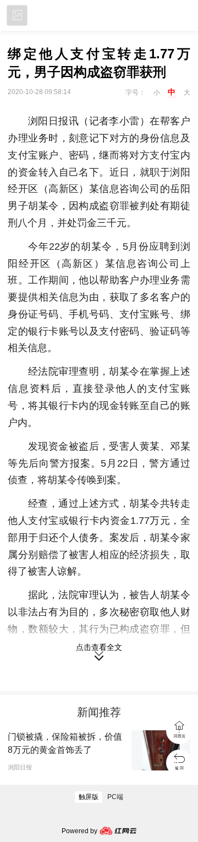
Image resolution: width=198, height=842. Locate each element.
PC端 (115, 797)
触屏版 (88, 797)
